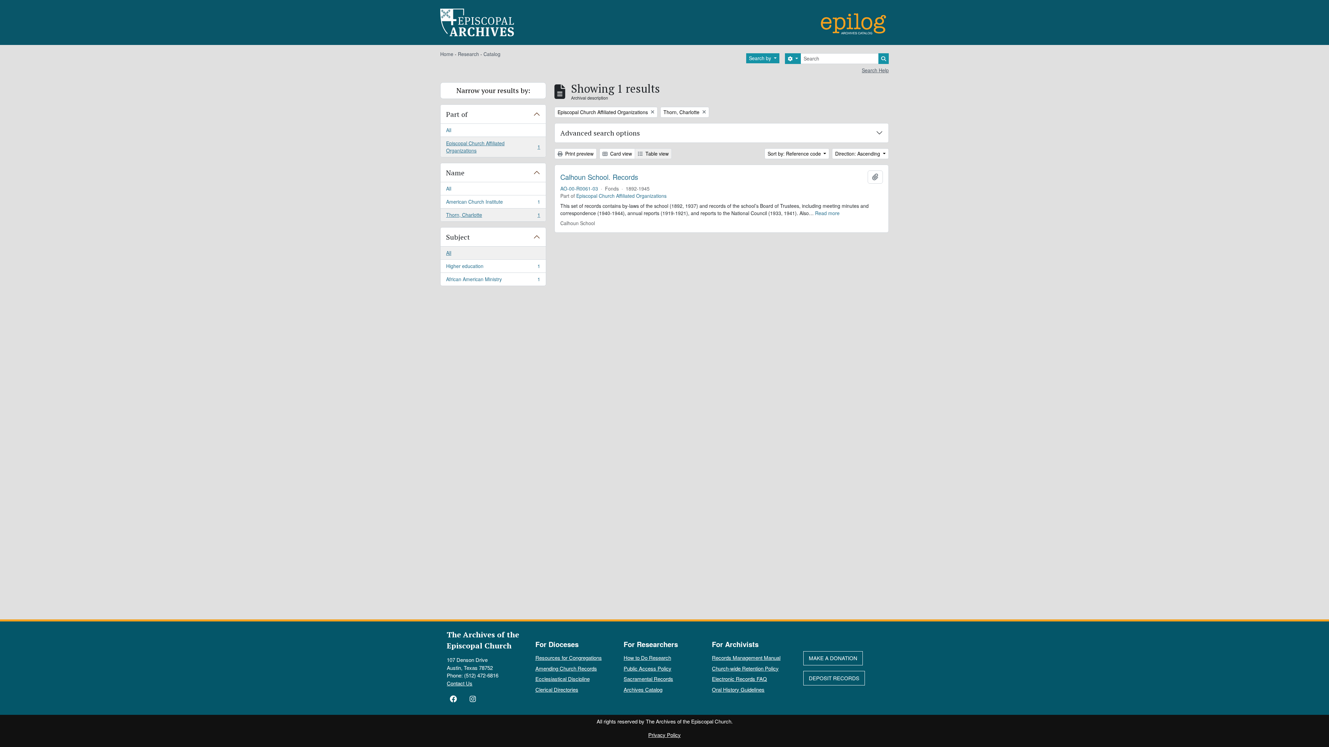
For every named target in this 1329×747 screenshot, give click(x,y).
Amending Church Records (566, 668)
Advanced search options (600, 133)
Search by (760, 58)
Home (446, 53)
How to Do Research (647, 657)
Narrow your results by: (493, 90)
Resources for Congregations (568, 657)
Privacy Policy (664, 734)
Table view (656, 153)
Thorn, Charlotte (493, 216)
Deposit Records (834, 678)
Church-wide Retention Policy (745, 668)
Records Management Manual (746, 657)
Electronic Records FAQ (739, 678)
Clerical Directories (556, 689)
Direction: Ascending (858, 153)
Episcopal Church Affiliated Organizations (493, 147)
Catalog (491, 53)
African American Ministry (493, 281)
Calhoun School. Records (599, 177)
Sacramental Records (648, 678)
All (448, 130)
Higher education (493, 267)
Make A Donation (833, 658)
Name (455, 172)
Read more (827, 213)
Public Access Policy (647, 668)
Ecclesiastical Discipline (562, 678)
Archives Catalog (643, 689)
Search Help (875, 70)
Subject (458, 237)
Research (468, 53)
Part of (457, 114)
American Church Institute (493, 203)
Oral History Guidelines (738, 689)
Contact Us (459, 683)
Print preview (579, 153)
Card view (620, 153)
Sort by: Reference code (795, 153)
